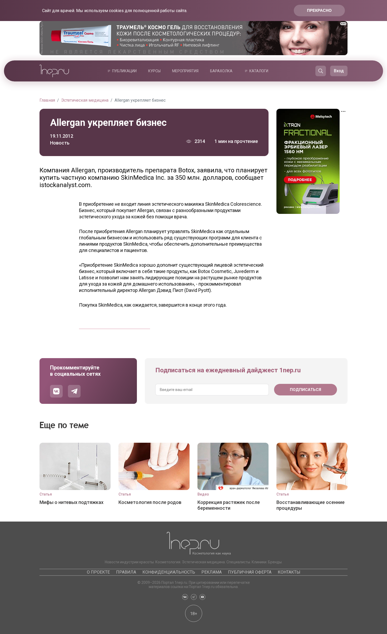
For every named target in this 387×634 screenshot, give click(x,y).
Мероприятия (185, 71)
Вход (339, 70)
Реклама (211, 572)
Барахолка (221, 71)
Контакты (289, 572)
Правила (126, 572)
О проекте (98, 572)
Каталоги (258, 71)
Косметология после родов (149, 502)
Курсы (154, 71)
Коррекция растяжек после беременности (228, 505)
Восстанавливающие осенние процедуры (310, 505)
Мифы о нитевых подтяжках (71, 502)
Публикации (124, 71)
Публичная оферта (249, 572)
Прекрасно (319, 10)
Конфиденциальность (168, 572)
